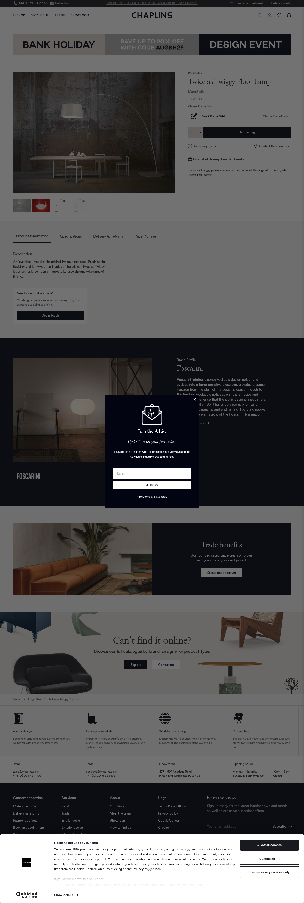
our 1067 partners (79, 849)
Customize (267, 858)
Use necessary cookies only (269, 872)
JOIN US (152, 485)
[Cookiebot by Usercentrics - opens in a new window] (27, 895)
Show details (63, 895)
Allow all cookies (269, 845)
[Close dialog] (194, 399)
